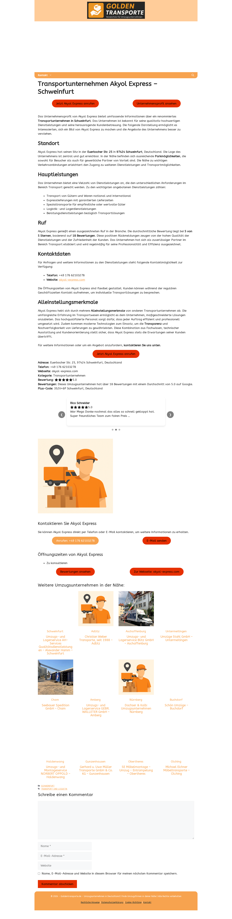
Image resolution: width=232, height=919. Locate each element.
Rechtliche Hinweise (90, 902)
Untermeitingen (176, 631)
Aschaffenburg (136, 631)
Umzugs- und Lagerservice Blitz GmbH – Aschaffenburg (136, 640)
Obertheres (135, 761)
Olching (176, 761)
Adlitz (95, 631)
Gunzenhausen (95, 761)
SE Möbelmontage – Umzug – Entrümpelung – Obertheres (136, 770)
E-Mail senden (157, 540)
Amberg (95, 699)
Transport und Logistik (54, 789)
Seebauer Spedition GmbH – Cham (55, 707)
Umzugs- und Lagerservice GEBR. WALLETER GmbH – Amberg (96, 710)
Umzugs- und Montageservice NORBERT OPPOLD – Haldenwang (55, 772)
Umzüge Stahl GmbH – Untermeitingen (176, 638)
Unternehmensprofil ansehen (156, 103)
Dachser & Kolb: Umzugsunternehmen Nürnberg (136, 708)
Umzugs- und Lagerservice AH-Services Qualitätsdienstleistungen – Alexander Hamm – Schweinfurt (55, 645)
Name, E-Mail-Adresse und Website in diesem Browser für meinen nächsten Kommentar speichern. (109, 873)
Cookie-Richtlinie (133, 902)
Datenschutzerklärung (112, 902)
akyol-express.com (72, 279)
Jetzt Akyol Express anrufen (75, 103)
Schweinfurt (55, 631)
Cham (55, 699)
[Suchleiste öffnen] (193, 75)
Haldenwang (55, 761)
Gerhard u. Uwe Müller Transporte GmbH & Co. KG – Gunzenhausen (96, 770)
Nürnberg (135, 699)
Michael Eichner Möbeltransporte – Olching (176, 770)
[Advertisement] (116, 46)
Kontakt (43, 75)
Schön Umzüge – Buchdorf (176, 707)
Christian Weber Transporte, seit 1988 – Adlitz (96, 640)
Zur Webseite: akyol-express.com (156, 571)
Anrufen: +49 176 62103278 (75, 540)
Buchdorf (176, 699)
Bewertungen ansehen (75, 571)
